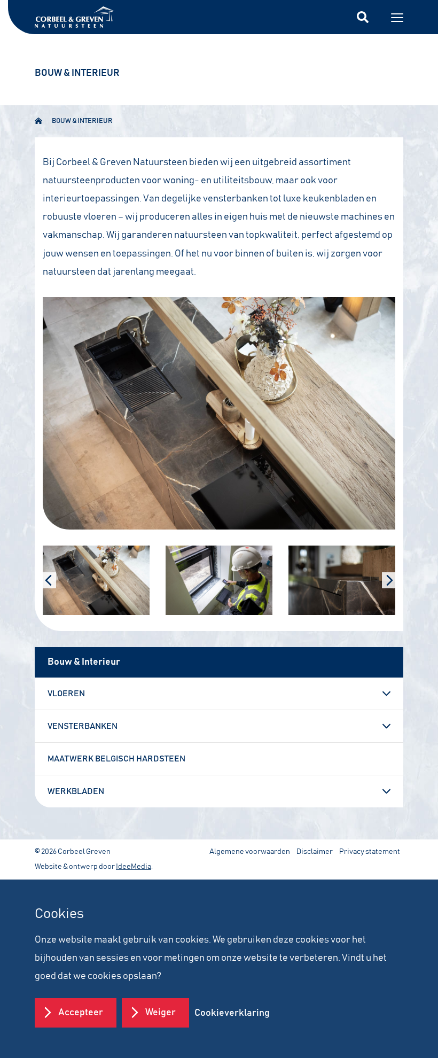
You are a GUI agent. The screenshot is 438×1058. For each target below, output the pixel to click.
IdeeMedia (133, 866)
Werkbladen (76, 791)
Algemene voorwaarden (249, 851)
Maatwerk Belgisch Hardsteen (116, 758)
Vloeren (66, 693)
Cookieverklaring (232, 1013)
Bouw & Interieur (82, 121)
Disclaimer (314, 851)
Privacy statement (369, 851)
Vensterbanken (83, 726)
